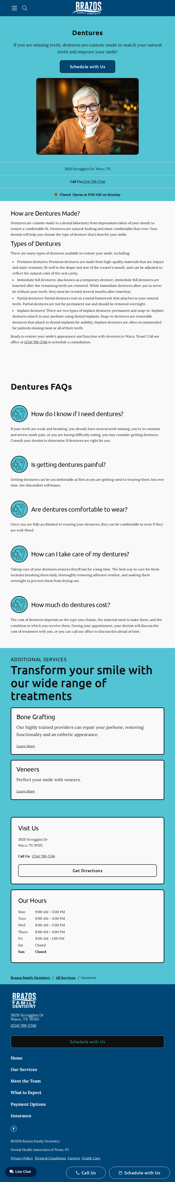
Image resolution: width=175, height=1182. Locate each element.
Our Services (24, 1069)
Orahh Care (91, 1158)
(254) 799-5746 (93, 181)
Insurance (21, 1115)
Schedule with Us (87, 66)
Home (16, 1058)
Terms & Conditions (50, 1158)
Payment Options (28, 1104)
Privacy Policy (22, 1158)
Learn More (25, 746)
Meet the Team (26, 1081)
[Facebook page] (14, 1129)
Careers (74, 1158)
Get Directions (88, 870)
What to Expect (26, 1092)
